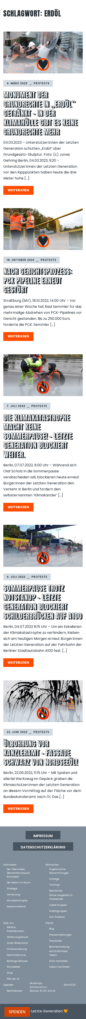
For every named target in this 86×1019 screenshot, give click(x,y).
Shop (10, 972)
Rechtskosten (14, 990)
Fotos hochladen (58, 960)
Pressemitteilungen (60, 934)
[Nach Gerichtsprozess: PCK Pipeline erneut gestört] (43, 229)
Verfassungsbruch (17, 936)
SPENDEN (17, 1012)
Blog (51, 928)
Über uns (8, 922)
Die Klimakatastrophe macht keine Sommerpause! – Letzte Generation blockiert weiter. (37, 436)
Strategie (12, 888)
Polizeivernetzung (17, 948)
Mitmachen (52, 864)
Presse (49, 922)
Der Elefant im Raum (18, 882)
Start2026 (70, 984)
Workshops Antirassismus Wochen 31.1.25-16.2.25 (42, 983)
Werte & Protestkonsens (15, 927)
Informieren (10, 864)
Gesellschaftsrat (16, 906)
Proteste (42, 83)
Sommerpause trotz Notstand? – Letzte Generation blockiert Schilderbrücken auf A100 (42, 602)
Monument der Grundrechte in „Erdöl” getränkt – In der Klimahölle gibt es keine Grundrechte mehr (40, 113)
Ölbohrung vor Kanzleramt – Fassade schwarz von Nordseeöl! (40, 752)
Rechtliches (56, 890)
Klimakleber (13, 966)
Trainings (54, 884)
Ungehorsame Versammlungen (59, 869)
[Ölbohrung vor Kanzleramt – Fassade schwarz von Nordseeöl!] (43, 701)
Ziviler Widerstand (17, 942)
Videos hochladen (59, 966)
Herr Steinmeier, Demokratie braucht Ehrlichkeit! (18, 869)
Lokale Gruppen (58, 904)
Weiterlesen (18, 190)
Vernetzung (13, 894)
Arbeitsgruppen (58, 910)
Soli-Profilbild (57, 916)
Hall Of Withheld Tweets (58, 951)
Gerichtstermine (16, 954)
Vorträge (54, 878)
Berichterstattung (59, 946)
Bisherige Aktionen (17, 960)
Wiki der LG (13, 978)
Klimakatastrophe (17, 900)
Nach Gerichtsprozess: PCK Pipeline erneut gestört (37, 280)
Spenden (8, 984)
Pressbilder (55, 940)
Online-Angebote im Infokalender (61, 895)
